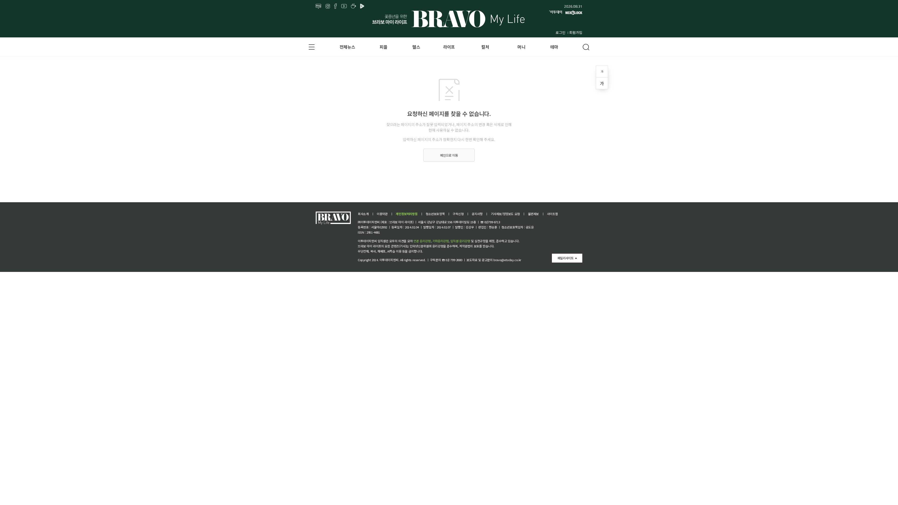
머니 (521, 47)
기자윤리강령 (440, 241)
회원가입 (575, 32)
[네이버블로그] (318, 6)
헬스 (416, 47)
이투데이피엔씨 (389, 260)
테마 (554, 47)
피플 (383, 47)
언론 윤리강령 (422, 241)
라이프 (449, 47)
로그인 (560, 32)
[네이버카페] (353, 6)
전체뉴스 (347, 47)
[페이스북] (335, 6)
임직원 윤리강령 (460, 241)
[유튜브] (344, 6)
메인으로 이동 (449, 155)
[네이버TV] (363, 6)
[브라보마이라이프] (449, 19)
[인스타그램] (328, 6)
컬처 (485, 47)
